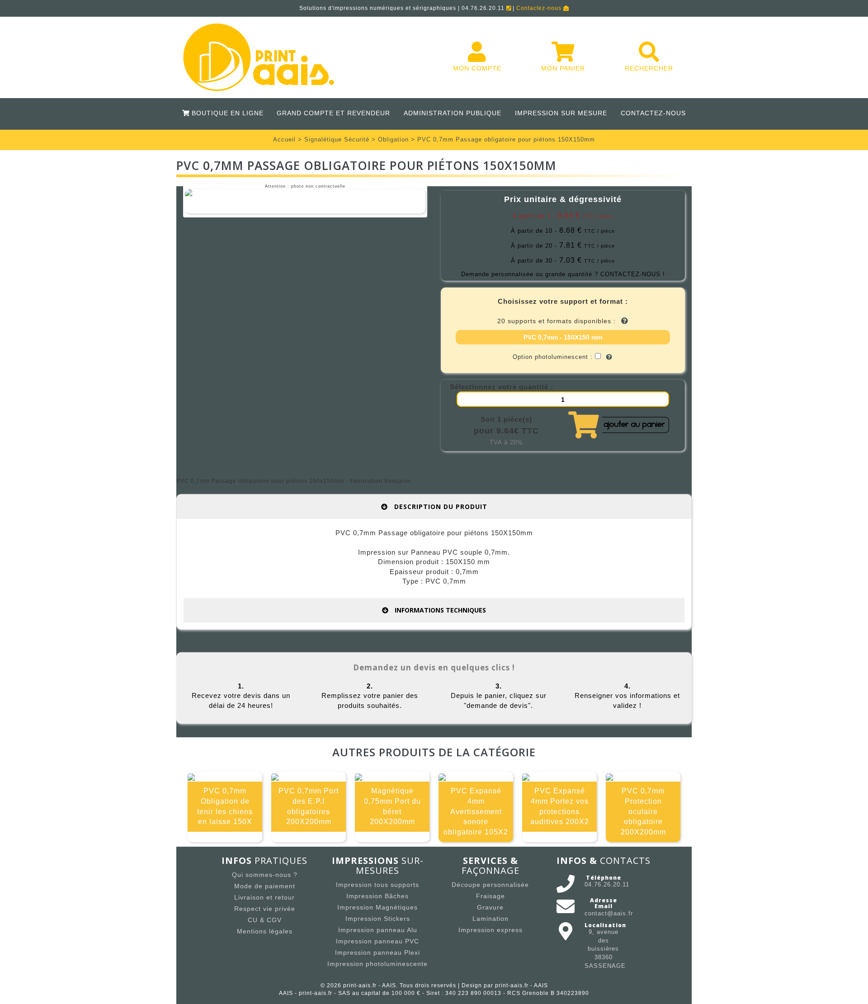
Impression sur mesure (561, 113)
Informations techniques (439, 610)
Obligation (393, 139)
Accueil (284, 139)
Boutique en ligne (226, 113)
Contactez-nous (539, 8)
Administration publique (452, 113)
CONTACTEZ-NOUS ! (632, 274)
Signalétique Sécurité (336, 139)
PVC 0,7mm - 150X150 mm (563, 337)
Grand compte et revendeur (333, 113)
